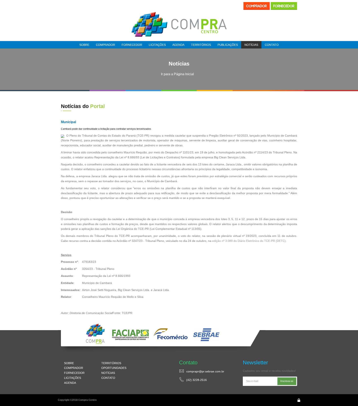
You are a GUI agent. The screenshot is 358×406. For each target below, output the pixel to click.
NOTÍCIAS (108, 372)
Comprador (105, 44)
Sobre (84, 44)
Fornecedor (132, 44)
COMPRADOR (73, 368)
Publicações (228, 44)
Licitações (157, 44)
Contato (272, 44)
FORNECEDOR (74, 372)
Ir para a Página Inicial (177, 74)
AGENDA (70, 382)
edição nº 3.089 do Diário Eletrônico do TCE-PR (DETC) (249, 240)
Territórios (201, 44)
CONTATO (108, 377)
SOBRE (69, 363)
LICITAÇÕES (72, 377)
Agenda (178, 44)
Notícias (251, 44)
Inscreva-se (286, 381)
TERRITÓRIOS (111, 363)
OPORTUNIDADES (113, 368)
